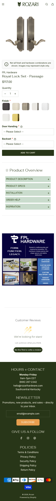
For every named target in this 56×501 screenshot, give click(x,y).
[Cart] (53, 4)
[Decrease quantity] (5, 94)
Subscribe (28, 422)
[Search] (47, 4)
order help (27, 200)
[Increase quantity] (15, 94)
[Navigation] (3, 4)
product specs (27, 186)
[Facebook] (21, 438)
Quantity (6, 88)
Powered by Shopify (28, 497)
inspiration (27, 207)
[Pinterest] (35, 438)
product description (27, 179)
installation (27, 193)
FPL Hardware (9, 72)
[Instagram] (28, 438)
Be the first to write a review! (28, 350)
